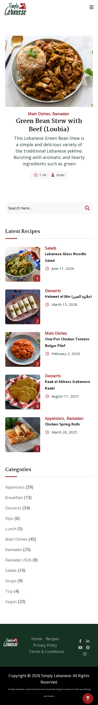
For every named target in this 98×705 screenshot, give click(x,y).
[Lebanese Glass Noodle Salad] (22, 264)
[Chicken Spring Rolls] (22, 434)
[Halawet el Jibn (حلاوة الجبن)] (22, 306)
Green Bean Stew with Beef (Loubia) (49, 125)
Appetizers (54, 418)
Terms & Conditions (46, 651)
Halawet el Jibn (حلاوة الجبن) (68, 296)
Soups (10, 580)
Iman (60, 174)
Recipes (52, 638)
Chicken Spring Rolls (62, 424)
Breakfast (14, 497)
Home (36, 638)
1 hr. (43, 174)
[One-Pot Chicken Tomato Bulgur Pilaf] (22, 349)
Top (9, 591)
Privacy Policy (45, 645)
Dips (9, 518)
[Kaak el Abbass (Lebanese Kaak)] (22, 392)
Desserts (53, 290)
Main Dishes (39, 113)
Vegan (11, 601)
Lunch (10, 528)
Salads (50, 248)
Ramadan (60, 113)
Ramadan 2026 (18, 560)
